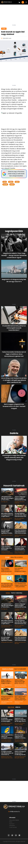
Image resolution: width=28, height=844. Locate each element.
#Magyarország (4, 756)
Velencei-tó (17, 701)
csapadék (20, 724)
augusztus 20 (18, 741)
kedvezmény (7, 724)
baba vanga (17, 551)
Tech (4, 182)
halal (8, 535)
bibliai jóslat (21, 501)
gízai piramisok (22, 535)
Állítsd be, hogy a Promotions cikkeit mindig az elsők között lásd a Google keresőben (16, 174)
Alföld (2, 757)
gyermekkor (21, 518)
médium (11, 535)
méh (9, 518)
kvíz (2, 573)
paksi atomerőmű (21, 723)
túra (2, 501)
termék (5, 184)
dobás (12, 184)
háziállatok (7, 551)
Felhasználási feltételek (14, 820)
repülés (16, 685)
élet (5, 535)
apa (6, 501)
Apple (17, 182)
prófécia (16, 553)
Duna (16, 723)
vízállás (16, 724)
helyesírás (5, 588)
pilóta (25, 685)
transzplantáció (4, 518)
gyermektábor (7, 701)
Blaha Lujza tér (22, 756)
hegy (4, 501)
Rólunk (10, 822)
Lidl (2, 739)
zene (10, 573)
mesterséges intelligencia (19, 553)
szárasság (17, 703)
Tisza (11, 757)
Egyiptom (17, 535)
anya (2, 519)
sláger (7, 573)
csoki (2, 741)
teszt (9, 588)
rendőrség (17, 756)
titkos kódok (20, 685)
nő (11, 518)
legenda (3, 686)
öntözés (5, 757)
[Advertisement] (14, 294)
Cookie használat (13, 827)
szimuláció (3, 553)
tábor (11, 701)
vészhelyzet (17, 686)
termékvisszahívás (7, 739)
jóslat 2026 (22, 551)
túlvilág (2, 535)
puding (5, 741)
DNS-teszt (17, 518)
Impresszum (11, 823)
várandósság (7, 519)
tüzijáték (21, 739)
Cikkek (11, 182)
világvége (17, 501)
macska (3, 551)
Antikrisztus (17, 503)
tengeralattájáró (8, 685)
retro (4, 573)
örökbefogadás (18, 519)
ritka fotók (17, 536)
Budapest (19, 573)
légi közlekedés (23, 686)
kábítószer (22, 757)
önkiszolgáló (4, 723)
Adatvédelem (12, 825)
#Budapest (17, 739)
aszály (21, 701)
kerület (22, 573)
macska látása (9, 553)
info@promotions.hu (15, 811)
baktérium (9, 741)
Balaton (2, 685)
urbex (2, 701)
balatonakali (4, 703)
